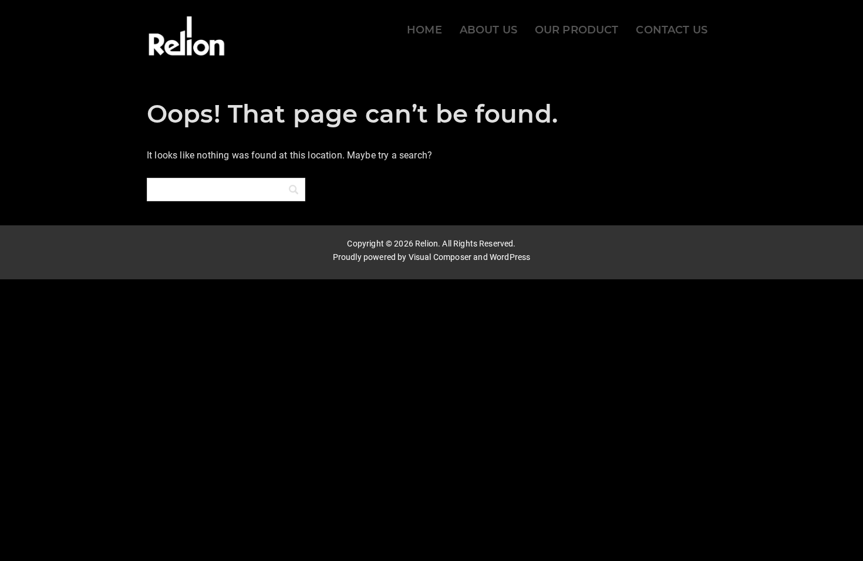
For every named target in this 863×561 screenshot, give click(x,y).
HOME (424, 29)
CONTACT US (671, 29)
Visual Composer (440, 257)
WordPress (510, 257)
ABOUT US (488, 29)
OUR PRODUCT (577, 29)
